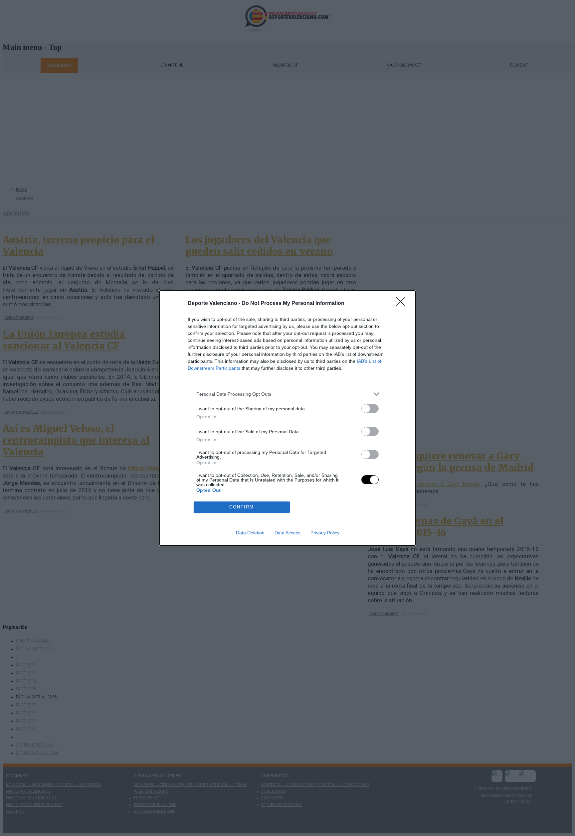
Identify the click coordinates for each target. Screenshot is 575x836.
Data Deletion (250, 532)
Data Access (287, 532)
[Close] (402, 303)
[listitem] (287, 393)
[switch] (370, 408)
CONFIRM (241, 506)
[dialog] (287, 418)
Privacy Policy (324, 532)
